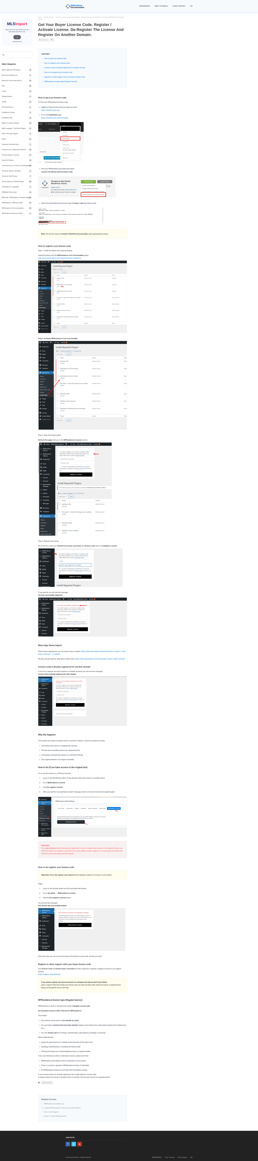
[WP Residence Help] (75, 6)
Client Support (178, 6)
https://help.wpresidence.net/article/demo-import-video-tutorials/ (100, 659)
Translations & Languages (10, 187)
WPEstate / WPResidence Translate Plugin (16, 197)
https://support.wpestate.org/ (49, 974)
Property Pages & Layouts (10, 155)
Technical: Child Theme (9, 176)
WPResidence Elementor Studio (12, 213)
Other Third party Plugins (10, 134)
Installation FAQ (7, 118)
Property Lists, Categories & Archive (14, 149)
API (191, 6)
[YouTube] (79, 1144)
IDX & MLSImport (7, 107)
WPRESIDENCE (144, 6)
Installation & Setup (8, 112)
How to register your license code (57, 63)
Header (4, 102)
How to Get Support (51, 1112)
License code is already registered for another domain (64, 68)
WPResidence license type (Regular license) (60, 81)
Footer (4, 91)
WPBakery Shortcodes (9, 192)
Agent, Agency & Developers (11, 70)
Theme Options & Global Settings (13, 181)
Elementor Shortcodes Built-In (12, 80)
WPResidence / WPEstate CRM (12, 203)
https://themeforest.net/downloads (54, 118)
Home (40, 17)
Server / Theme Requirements (55, 1116)
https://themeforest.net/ (50, 110)
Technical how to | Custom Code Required (16, 165)
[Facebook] (68, 1144)
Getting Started (49, 17)
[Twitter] (73, 1144)
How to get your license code (55, 58)
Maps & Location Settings (10, 123)
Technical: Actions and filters (11, 171)
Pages (4, 139)
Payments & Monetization (10, 144)
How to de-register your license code (58, 72)
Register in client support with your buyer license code (64, 77)
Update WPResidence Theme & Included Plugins (62, 1108)
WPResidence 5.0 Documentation (13, 208)
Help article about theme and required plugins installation (59, 258)
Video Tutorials (161, 6)
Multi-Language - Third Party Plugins (14, 128)
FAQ (3, 86)
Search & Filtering (7, 160)
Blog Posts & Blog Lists (9, 75)
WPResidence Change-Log (54, 1104)
